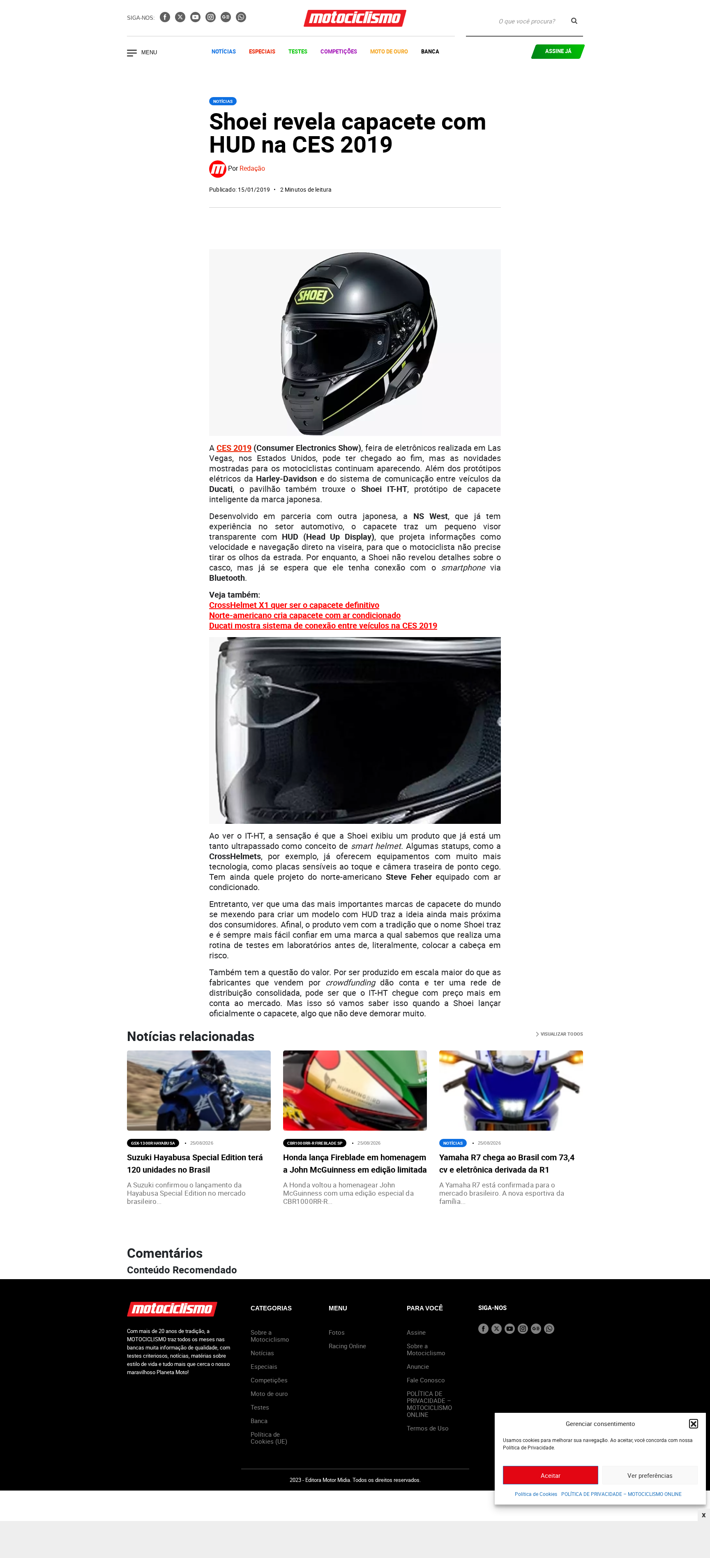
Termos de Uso (428, 1428)
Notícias (224, 51)
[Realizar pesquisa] (574, 21)
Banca (430, 51)
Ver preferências (650, 1475)
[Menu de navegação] (132, 54)
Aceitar (550, 1475)
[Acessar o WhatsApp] (241, 19)
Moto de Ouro (389, 51)
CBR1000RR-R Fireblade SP (314, 1143)
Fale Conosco (426, 1380)
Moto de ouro (269, 1393)
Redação (252, 168)
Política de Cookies (536, 1494)
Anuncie (418, 1366)
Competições (338, 51)
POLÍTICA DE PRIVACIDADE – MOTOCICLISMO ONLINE (621, 1494)
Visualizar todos (561, 1034)
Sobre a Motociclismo (270, 1335)
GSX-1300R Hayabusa (153, 1143)
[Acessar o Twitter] (181, 19)
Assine (416, 1332)
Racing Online (347, 1346)
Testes (297, 51)
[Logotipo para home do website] (355, 18)
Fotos (337, 1332)
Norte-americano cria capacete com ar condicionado (305, 615)
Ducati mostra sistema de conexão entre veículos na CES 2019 (323, 625)
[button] (693, 1423)
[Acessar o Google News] (227, 19)
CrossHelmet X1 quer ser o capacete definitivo (294, 604)
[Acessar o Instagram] (211, 19)
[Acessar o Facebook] (166, 19)
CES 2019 (234, 447)
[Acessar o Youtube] (196, 19)
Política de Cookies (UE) (269, 1437)
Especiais (262, 51)
